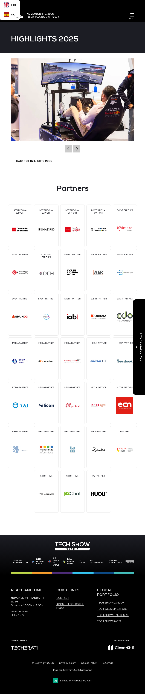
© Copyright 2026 (43, 662)
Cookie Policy (89, 662)
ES (13, 14)
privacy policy (67, 662)
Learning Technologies (115, 561)
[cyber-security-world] (33, 561)
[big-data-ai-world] (49, 561)
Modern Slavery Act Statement (72, 670)
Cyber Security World (40, 561)
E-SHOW (82, 561)
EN (13, 4)
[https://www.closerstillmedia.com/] (121, 649)
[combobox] (10, 5)
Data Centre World (70, 561)
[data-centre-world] (64, 561)
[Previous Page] (68, 148)
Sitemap (108, 662)
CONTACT (62, 597)
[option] (10, 15)
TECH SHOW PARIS (109, 621)
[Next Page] (76, 148)
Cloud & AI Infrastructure (20, 561)
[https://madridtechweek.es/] (130, 561)
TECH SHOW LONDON (110, 602)
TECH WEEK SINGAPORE (112, 608)
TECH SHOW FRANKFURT (113, 615)
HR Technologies (96, 561)
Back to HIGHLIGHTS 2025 (34, 161)
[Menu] (131, 15)
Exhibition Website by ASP (76, 680)
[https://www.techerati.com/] (24, 648)
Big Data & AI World (56, 561)
